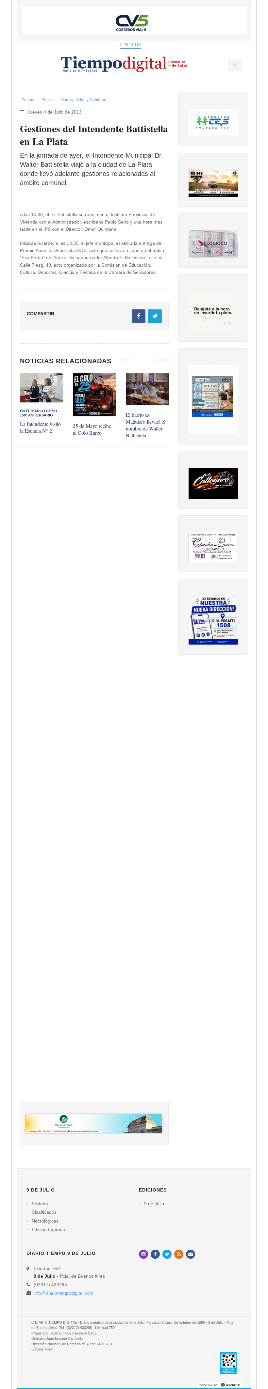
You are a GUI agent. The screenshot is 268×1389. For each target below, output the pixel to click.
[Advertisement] (94, 781)
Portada (29, 100)
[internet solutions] (220, 1384)
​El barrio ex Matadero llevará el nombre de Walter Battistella (145, 425)
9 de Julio (131, 45)
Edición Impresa (48, 1229)
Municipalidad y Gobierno (83, 100)
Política (48, 100)
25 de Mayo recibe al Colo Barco (92, 429)
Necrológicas (45, 1221)
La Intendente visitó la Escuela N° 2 (40, 427)
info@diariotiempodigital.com (63, 1293)
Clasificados (44, 1212)
